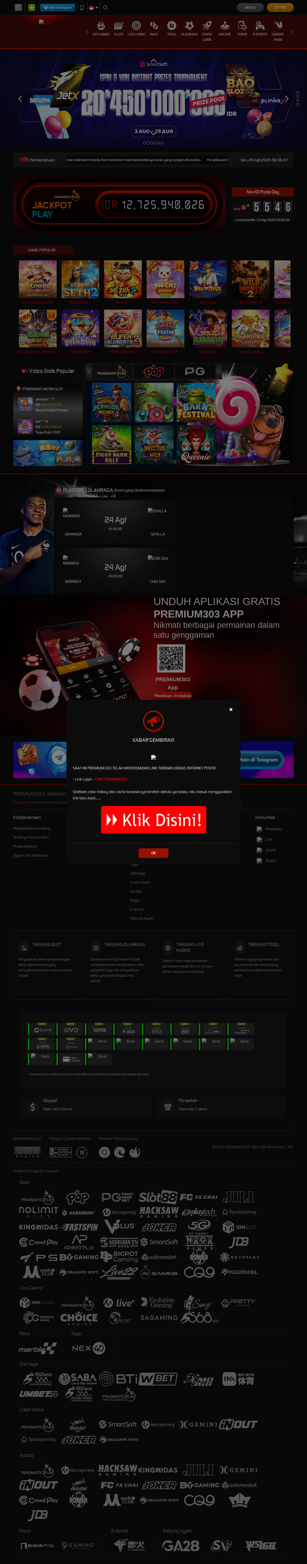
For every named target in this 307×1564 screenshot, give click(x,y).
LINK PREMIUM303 (111, 779)
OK (153, 852)
